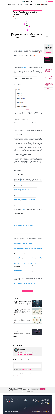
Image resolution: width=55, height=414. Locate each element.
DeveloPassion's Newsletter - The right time (35, 339)
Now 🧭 (46, 4)
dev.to (15, 259)
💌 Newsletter (22, 4)
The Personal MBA (29, 138)
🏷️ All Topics (47, 90)
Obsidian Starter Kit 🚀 (35, 400)
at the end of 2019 (23, 67)
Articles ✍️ (25, 400)
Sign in (46, 1)
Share (22, 181)
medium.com (16, 279)
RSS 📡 (49, 411)
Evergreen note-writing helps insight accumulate (23, 243)
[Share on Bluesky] (17, 18)
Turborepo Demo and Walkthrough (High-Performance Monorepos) (27, 263)
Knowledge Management (21, 352)
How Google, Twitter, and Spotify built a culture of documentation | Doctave (28, 276)
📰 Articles (17, 4)
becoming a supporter (29, 52)
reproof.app (15, 249)
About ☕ (33, 411)
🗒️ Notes (26, 4)
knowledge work (34, 352)
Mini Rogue (25, 209)
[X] (5, 401)
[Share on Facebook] (18, 18)
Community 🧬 (40, 411)
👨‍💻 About (38, 4)
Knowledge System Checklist (26, 369)
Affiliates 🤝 (45, 411)
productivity (29, 352)
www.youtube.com (16, 266)
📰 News (13, 4)
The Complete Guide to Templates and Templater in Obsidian (49, 84)
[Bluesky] (7, 401)
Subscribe (50, 1)
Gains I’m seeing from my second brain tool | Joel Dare (24, 231)
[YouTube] (9, 401)
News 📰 (25, 402)
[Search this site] (2, 2)
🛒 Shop (35, 4)
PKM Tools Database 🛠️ (45, 402)
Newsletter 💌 (25, 401)
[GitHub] (12, 401)
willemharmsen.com (16, 239)
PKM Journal (22, 114)
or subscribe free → (31, 354)
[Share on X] (15, 18)
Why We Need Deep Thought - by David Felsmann (23, 225)
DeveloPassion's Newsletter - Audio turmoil (20, 339)
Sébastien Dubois (22, 50)
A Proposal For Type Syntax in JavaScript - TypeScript (24, 178)
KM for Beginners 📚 (35, 402)
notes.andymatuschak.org (17, 244)
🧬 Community (31, 4)
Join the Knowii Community (23, 354)
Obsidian (26, 352)
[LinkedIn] (11, 401)
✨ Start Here (9, 4)
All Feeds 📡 (25, 408)
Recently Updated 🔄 (25, 407)
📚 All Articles (47, 88)
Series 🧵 (25, 406)
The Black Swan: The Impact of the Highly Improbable (24, 199)
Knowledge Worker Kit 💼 (35, 401)
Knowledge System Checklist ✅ (45, 401)
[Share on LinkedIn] (16, 18)
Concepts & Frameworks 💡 (45, 403)
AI (37, 351)
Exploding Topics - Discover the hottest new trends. (24, 189)
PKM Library (23, 81)
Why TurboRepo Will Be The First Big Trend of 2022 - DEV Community (27, 257)
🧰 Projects (43, 4)
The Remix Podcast (18, 270)
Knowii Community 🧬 (35, 399)
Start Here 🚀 (25, 399)
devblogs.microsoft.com (17, 181)
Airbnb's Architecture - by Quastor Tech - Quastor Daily (24, 283)
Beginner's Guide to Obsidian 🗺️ (45, 399)
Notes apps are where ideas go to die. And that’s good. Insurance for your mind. (29, 248)
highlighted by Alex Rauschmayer (19, 180)
